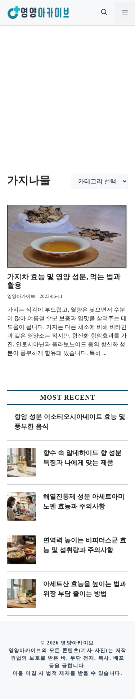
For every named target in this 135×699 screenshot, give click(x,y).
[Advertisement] (67, 97)
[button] (104, 12)
